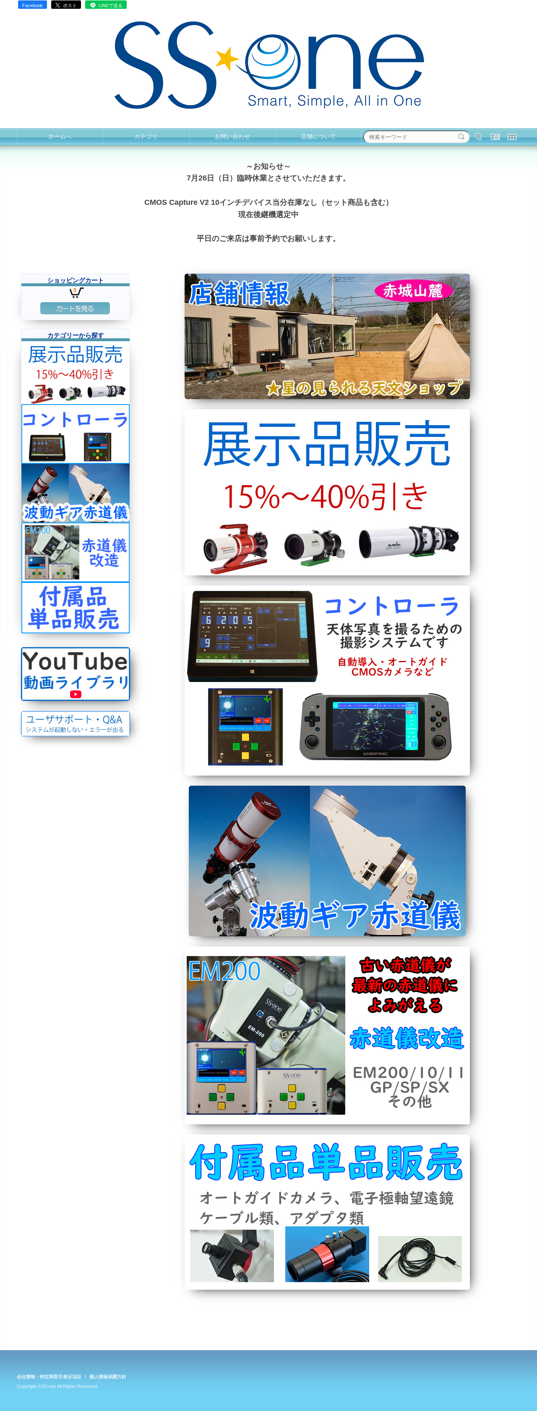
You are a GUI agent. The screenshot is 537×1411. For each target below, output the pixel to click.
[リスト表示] (495, 136)
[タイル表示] (511, 136)
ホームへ (60, 136)
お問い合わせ (232, 136)
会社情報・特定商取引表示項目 (49, 1376)
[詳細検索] (478, 136)
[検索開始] (461, 136)
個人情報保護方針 (107, 1376)
